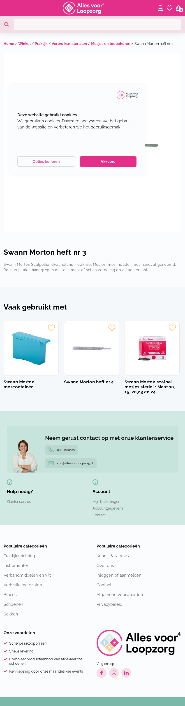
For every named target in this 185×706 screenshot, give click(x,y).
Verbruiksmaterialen (69, 44)
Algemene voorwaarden (120, 594)
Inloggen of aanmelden (119, 575)
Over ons (105, 565)
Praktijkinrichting (19, 555)
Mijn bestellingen (106, 501)
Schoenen (13, 604)
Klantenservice (19, 501)
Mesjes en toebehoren (110, 44)
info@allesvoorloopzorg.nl (75, 463)
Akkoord (108, 161)
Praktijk (41, 44)
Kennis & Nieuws (113, 555)
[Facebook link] (101, 673)
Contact (99, 515)
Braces (10, 594)
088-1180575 (66, 450)
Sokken (11, 614)
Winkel (24, 44)
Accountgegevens (107, 508)
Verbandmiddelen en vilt (27, 575)
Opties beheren (46, 161)
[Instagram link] (114, 673)
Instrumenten (16, 565)
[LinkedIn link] (126, 673)
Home (9, 44)
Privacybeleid (109, 604)
